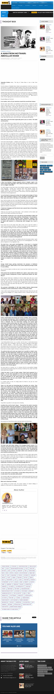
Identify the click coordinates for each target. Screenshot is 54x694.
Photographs (13, 595)
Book (9, 570)
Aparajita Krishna (6, 58)
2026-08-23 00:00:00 (7, 642)
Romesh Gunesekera (24, 600)
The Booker (26, 579)
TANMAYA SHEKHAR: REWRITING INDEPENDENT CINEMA (7, 640)
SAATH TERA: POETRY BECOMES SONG (49, 50)
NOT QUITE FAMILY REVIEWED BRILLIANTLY (42, 12)
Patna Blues (13, 566)
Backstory (32, 568)
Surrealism (15, 584)
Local (15, 579)
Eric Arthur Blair (23, 573)
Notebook (26, 575)
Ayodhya (4, 588)
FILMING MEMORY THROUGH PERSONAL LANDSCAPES (31, 640)
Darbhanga (4, 586)
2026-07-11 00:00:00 (30, 642)
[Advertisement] (19, 71)
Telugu (8, 577)
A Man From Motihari (22, 566)
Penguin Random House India (17, 568)
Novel (7, 568)
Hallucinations (26, 602)
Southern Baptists (20, 586)
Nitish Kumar (24, 591)
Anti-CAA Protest (17, 593)
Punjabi (13, 577)
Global (20, 579)
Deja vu (3, 579)
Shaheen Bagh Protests (7, 593)
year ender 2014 (48, 673)
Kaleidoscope (30, 12)
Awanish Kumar (25, 597)
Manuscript (20, 570)
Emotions (4, 570)
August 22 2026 (48, 53)
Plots (11, 582)
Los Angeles (11, 586)
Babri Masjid (10, 588)
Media (24, 593)
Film (33, 602)
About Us (46, 5)
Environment (43, 165)
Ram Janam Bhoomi (25, 588)
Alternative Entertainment (29, 683)
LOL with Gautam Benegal (47, 171)
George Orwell (32, 570)
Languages (33, 575)
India (7, 573)
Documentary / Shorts (42, 665)
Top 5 (45, 169)
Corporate (41, 5)
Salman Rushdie (28, 595)
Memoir (31, 577)
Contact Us (44, 2)
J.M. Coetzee (4, 597)
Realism (21, 584)
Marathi (3, 577)
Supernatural (28, 584)
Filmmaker (4, 604)
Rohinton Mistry (5, 600)
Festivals (26, 577)
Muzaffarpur (9, 579)
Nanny (3, 584)
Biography (33, 579)
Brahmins (31, 591)
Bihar (3, 573)
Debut (3, 568)
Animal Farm (32, 573)
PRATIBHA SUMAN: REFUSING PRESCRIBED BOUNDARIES (19, 640)
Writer (11, 573)
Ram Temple (17, 588)
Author (13, 570)
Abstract (12, 602)
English (16, 573)
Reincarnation (5, 602)
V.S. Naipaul (17, 597)
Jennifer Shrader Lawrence (15, 606)
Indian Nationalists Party (7, 591)
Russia (3, 575)
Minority (26, 582)
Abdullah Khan (33, 566)
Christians (28, 586)
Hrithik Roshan (17, 604)
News (29, 593)
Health (42, 169)
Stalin (7, 575)
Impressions (18, 602)
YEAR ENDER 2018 (46, 167)
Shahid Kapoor (5, 606)
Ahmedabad (9, 584)
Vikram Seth (20, 595)
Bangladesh (13, 575)
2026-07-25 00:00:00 (19, 642)
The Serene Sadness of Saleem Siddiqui (10, 609)
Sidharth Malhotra (27, 604)
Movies (51, 669)
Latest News (14, 2)
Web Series (10, 604)
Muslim (16, 582)
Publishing (19, 577)
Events (50, 667)
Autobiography (5, 582)
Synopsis (20, 575)
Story (26, 568)
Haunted (32, 582)
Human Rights (40, 671)
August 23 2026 (48, 32)
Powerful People (6, 51)
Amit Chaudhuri (14, 600)
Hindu (21, 582)
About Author (19, 490)
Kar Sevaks (17, 591)
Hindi (25, 570)
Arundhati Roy (5, 595)
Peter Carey (11, 597)
